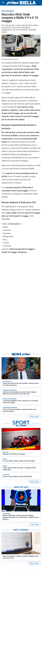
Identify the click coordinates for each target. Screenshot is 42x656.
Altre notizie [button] (34, 417)
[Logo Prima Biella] (21, 3)
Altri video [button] (35, 524)
